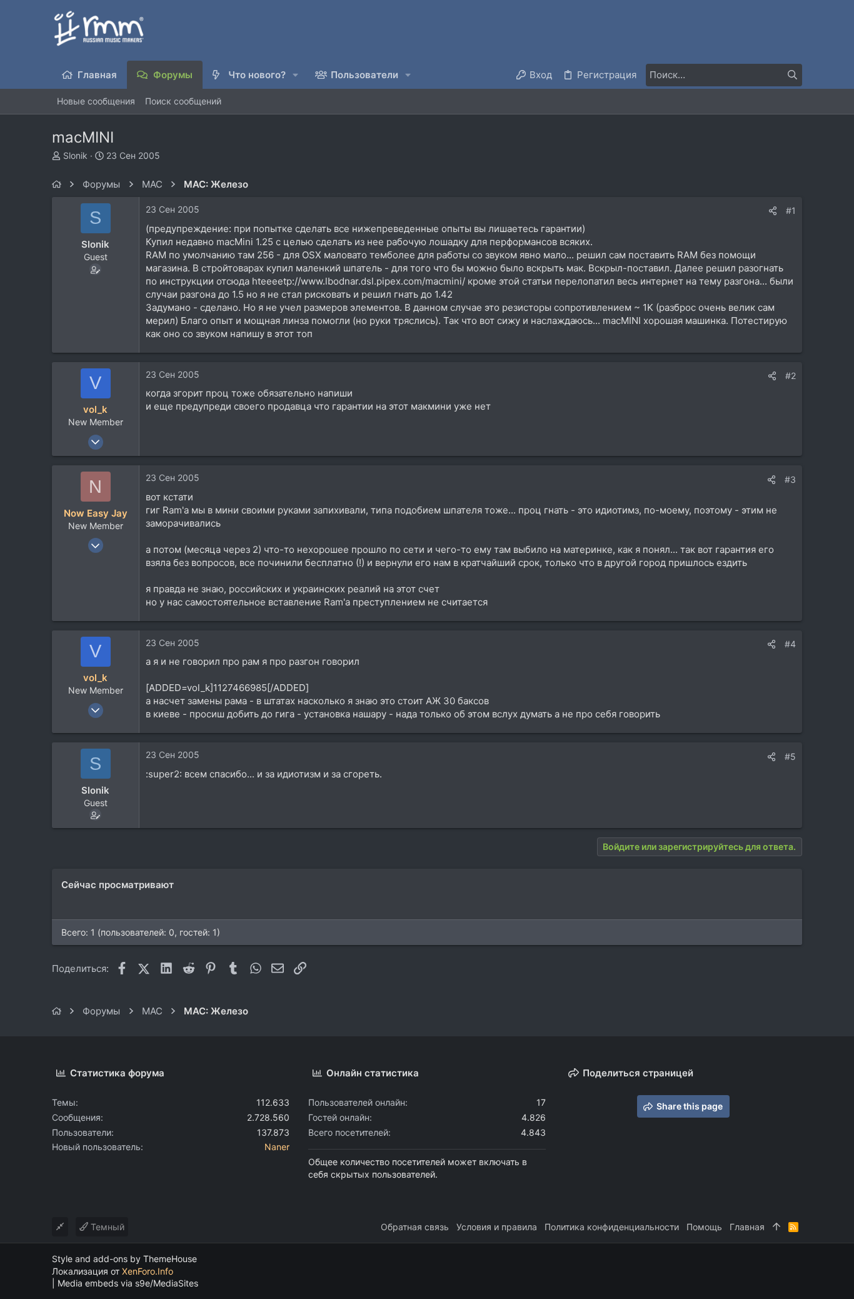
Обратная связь (415, 1226)
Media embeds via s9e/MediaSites (128, 1283)
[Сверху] (776, 1227)
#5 (790, 756)
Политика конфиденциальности (612, 1226)
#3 (790, 479)
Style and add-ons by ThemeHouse (124, 1258)
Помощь (704, 1226)
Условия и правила (496, 1226)
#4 (790, 644)
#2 (790, 375)
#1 (791, 210)
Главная (747, 1226)
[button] (296, 74)
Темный (106, 1226)
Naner (276, 1146)
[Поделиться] (772, 211)
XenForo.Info (147, 1271)
